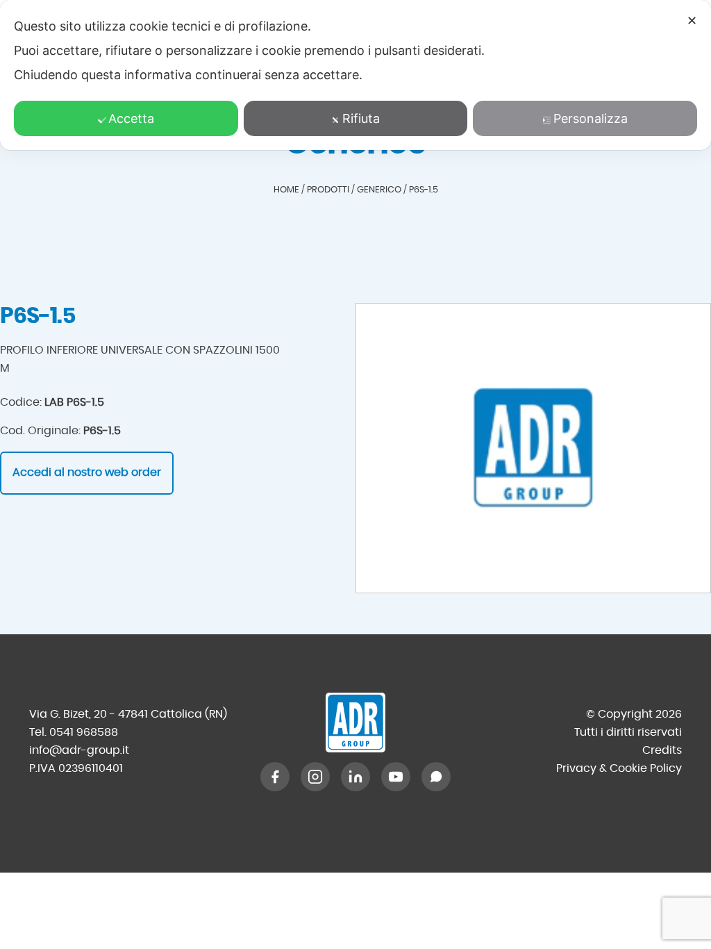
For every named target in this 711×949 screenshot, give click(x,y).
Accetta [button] (131, 118)
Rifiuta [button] (361, 118)
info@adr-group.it (79, 750)
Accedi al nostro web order (86, 472)
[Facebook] (275, 776)
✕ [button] (692, 20)
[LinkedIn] (355, 776)
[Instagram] (315, 776)
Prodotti (328, 190)
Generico (379, 190)
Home (286, 190)
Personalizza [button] (590, 118)
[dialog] (355, 75)
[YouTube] (395, 776)
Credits (662, 750)
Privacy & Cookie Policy (619, 768)
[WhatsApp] (436, 776)
